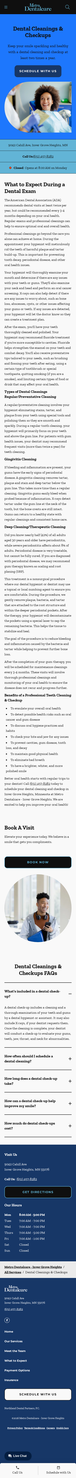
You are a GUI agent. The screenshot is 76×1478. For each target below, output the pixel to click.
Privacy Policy (15, 1428)
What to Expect (15, 1360)
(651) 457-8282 (43, 156)
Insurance (11, 1380)
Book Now (38, 862)
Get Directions (38, 1192)
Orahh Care (62, 1428)
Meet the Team (15, 1351)
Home (8, 1331)
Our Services (13, 1341)
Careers (50, 1428)
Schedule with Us (38, 71)
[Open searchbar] (67, 7)
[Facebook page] (7, 1320)
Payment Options (17, 1370)
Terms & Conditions (34, 1428)
